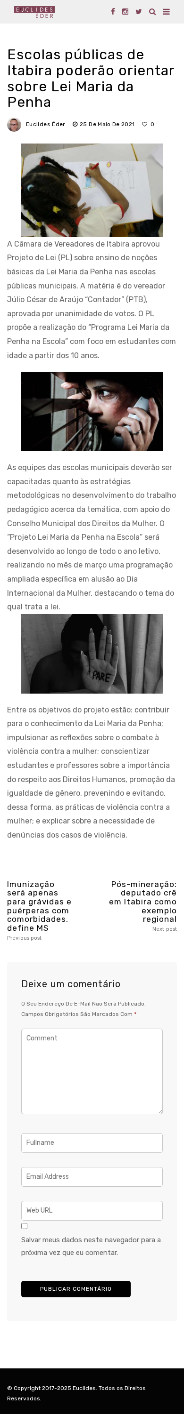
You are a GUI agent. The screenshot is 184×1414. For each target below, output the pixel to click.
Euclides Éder (46, 124)
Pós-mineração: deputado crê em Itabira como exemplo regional (143, 906)
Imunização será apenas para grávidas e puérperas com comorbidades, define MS (39, 910)
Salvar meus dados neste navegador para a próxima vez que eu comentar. (91, 1246)
